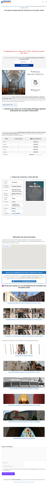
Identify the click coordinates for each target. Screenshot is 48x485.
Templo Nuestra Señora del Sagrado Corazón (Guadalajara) (24, 421)
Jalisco (7, 6)
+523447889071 (16, 213)
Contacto (32, 482)
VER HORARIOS (25, 65)
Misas (3, 6)
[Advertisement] (24, 21)
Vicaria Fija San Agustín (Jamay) (24, 355)
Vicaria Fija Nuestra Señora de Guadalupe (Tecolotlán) (24, 388)
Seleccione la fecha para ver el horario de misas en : (24, 58)
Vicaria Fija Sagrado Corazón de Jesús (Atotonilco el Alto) (24, 372)
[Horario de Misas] (6, 2)
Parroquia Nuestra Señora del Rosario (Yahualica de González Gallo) (24, 319)
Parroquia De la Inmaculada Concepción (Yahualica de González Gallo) (24, 336)
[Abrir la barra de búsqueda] (43, 2)
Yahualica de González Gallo (17, 6)
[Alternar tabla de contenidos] (14, 105)
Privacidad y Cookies (24, 482)
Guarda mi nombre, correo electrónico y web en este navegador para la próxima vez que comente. (24, 469)
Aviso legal (16, 482)
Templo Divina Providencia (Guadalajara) (24, 438)
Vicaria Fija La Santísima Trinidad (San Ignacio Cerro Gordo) (24, 405)
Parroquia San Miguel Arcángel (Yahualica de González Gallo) (24, 303)
